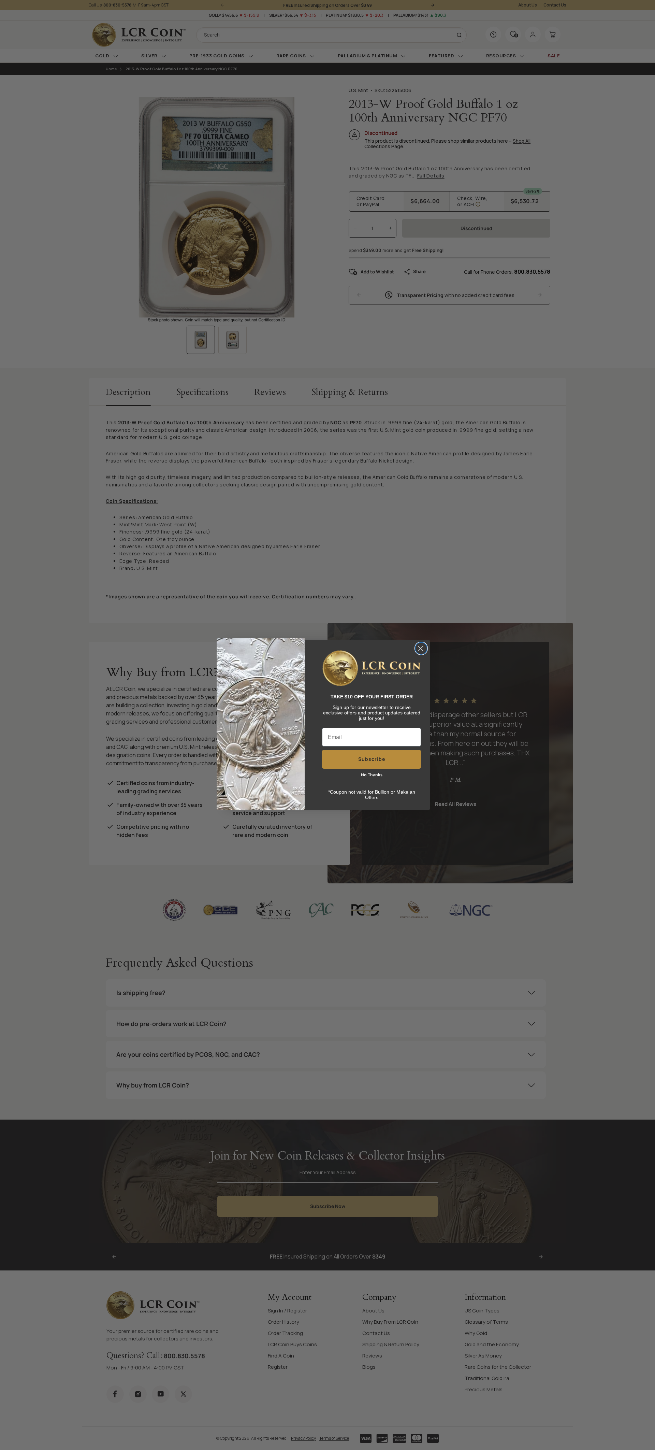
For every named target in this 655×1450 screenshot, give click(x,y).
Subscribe (371, 759)
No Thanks (371, 774)
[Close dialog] (421, 648)
